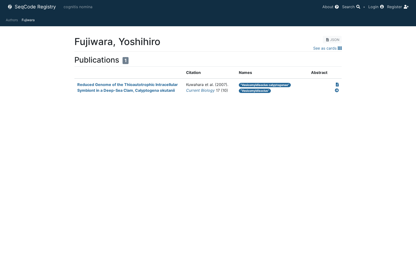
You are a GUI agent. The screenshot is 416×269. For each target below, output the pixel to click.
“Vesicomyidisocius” (254, 90)
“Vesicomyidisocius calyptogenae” (264, 85)
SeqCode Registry (34, 7)
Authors (12, 20)
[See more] (337, 90)
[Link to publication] (337, 84)
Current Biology (200, 90)
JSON (334, 40)
